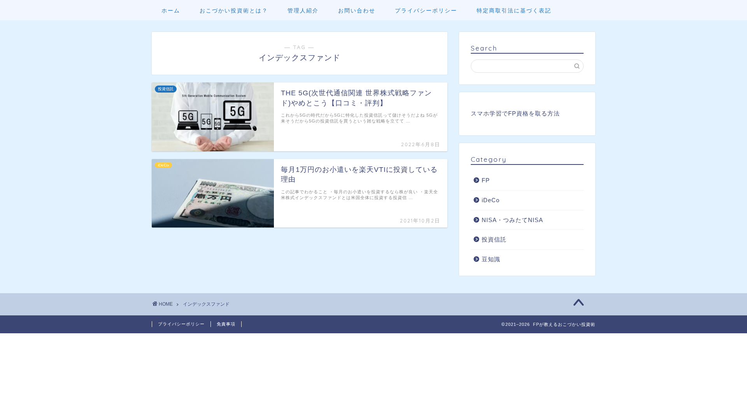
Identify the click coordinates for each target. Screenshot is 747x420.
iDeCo (491, 200)
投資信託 (494, 239)
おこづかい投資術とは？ (234, 10)
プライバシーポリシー (426, 10)
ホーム (170, 10)
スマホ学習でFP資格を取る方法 (515, 113)
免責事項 (226, 324)
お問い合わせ (356, 10)
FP (486, 180)
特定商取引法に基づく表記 (514, 10)
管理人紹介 (303, 10)
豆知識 (491, 259)
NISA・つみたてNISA (512, 220)
